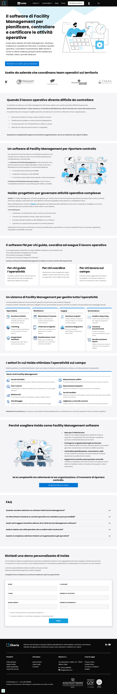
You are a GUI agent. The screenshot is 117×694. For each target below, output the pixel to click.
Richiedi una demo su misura (58, 485)
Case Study (36, 664)
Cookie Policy (89, 664)
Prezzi (63, 3)
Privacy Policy (89, 662)
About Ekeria (37, 662)
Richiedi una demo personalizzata (22, 64)
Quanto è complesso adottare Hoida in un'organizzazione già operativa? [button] (37, 536)
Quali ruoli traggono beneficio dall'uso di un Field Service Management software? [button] (41, 523)
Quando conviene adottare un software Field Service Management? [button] (35, 510)
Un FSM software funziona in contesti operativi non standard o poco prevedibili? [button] (40, 517)
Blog (56, 3)
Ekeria (33, 204)
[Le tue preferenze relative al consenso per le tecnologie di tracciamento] (3, 691)
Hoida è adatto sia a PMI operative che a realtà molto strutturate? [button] (34, 529)
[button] (109, 510)
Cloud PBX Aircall (12, 669)
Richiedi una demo (75, 3)
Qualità (87, 669)
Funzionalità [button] (46, 3)
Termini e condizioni (92, 667)
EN (98, 3)
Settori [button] (35, 3)
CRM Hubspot (11, 662)
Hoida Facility (11, 664)
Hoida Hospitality (12, 667)
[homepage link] (4, 3)
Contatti (35, 667)
